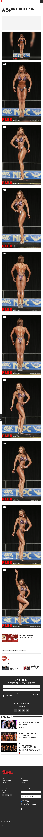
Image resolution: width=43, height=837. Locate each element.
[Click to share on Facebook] (1, 415)
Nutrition (4, 778)
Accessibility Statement (5, 821)
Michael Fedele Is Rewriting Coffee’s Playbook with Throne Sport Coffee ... (36, 668)
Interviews (33, 665)
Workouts (4, 776)
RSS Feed (23, 784)
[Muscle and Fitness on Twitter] (19, 710)
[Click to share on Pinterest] (1, 419)
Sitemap (3, 792)
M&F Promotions (26, 803)
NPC (2, 6)
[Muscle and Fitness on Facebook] (15, 710)
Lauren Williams (22, 650)
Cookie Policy (3, 820)
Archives (4, 790)
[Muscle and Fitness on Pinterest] (27, 710)
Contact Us (3, 816)
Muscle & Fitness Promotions (9, 695)
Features (4, 782)
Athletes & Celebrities (6, 780)
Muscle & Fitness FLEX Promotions (11, 696)
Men (16, 693)
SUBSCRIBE (35, 694)
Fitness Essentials (13, 665)
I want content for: (6, 693)
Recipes (3, 784)
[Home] (2, 2)
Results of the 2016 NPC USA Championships (29, 735)
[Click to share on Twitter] (1, 417)
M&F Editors (5, 14)
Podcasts (23, 782)
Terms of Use (3, 817)
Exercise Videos (25, 780)
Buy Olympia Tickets (6, 788)
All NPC (21, 757)
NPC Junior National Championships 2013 (26, 636)
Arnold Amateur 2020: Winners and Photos (30, 723)
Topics (23, 776)
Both (13, 693)
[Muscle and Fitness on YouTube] (23, 710)
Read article (22, 727)
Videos (23, 778)
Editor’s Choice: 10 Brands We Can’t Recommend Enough (14, 668)
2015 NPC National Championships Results (27, 746)
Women (19, 693)
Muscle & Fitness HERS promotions (29, 804)
